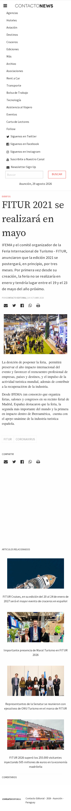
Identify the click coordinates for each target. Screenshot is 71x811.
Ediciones (12, 49)
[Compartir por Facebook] (22, 305)
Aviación (11, 27)
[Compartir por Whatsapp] (30, 305)
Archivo (11, 64)
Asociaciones (14, 71)
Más (9, 56)
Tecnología (13, 100)
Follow (10, 129)
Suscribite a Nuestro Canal (27, 159)
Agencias (12, 13)
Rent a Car (13, 78)
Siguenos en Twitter (23, 136)
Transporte (13, 85)
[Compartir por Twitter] (14, 305)
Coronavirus (25, 439)
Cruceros (12, 42)
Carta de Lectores (17, 122)
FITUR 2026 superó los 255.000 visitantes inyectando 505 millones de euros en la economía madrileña (35, 762)
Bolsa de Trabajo (17, 92)
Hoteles (11, 20)
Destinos (12, 34)
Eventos (11, 114)
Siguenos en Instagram (25, 151)
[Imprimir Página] (38, 305)
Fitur (8, 439)
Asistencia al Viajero (19, 107)
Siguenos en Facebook (24, 144)
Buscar (57, 174)
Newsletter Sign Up (23, 167)
